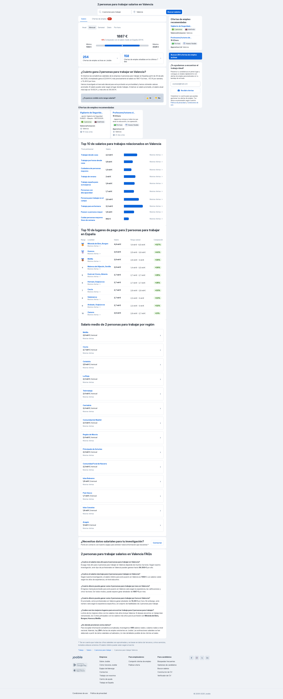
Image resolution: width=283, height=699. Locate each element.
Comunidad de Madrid (92, 420)
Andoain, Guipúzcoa (96, 305)
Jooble (207, 694)
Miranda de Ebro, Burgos (98, 243)
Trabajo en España (106, 683)
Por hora (117, 27)
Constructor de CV (165, 672)
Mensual (92, 27)
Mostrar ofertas (155, 155)
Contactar (157, 543)
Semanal (101, 27)
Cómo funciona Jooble (108, 665)
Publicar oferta (134, 665)
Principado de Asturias (92, 449)
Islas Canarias (89, 507)
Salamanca (92, 297)
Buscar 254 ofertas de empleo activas (184, 56)
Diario (109, 27)
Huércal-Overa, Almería (97, 274)
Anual (84, 27)
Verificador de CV (164, 675)
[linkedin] (207, 658)
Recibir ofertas (187, 90)
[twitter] (202, 658)
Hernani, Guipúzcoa (96, 282)
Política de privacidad (178, 103)
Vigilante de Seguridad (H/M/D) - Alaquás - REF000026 (91, 113)
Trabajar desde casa (89, 155)
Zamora (91, 312)
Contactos (103, 672)
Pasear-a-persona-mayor (92, 212)
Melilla (90, 259)
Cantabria (87, 405)
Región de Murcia (90, 434)
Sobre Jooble (104, 661)
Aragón (86, 522)
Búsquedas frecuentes (166, 661)
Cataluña (87, 361)
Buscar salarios (174, 12)
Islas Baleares (89, 478)
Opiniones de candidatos (167, 665)
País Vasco (87, 493)
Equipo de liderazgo (107, 668)
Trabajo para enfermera (91, 206)
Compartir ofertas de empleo (140, 661)
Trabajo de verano (88, 176)
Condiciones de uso (80, 693)
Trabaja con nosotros (107, 675)
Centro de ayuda (105, 679)
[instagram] (197, 658)
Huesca (91, 251)
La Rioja (86, 376)
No (157, 98)
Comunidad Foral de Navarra (95, 464)
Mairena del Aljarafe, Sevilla (99, 266)
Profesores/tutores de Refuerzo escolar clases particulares (124, 113)
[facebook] (191, 658)
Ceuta (90, 289)
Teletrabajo (88, 391)
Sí (148, 98)
